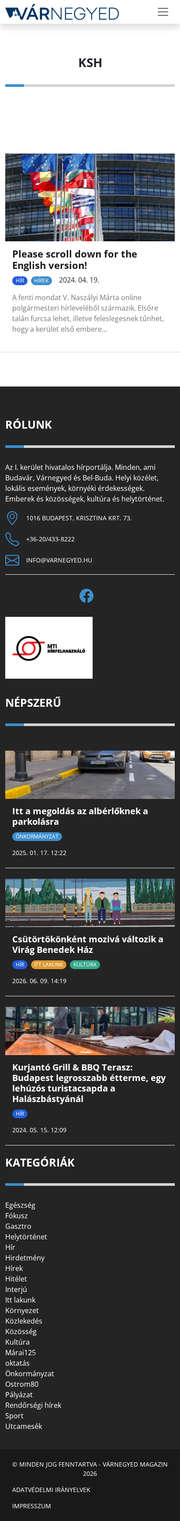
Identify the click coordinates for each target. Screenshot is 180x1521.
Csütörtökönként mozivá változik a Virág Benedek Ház (87, 944)
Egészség (20, 1205)
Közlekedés (23, 1321)
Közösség (21, 1331)
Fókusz (16, 1215)
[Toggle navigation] (163, 12)
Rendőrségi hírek (33, 1405)
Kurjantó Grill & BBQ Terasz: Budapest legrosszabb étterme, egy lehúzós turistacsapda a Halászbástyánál (89, 1083)
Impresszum (31, 1506)
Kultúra (85, 964)
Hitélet (16, 1279)
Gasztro (18, 1226)
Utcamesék (23, 1426)
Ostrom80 (21, 1384)
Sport (14, 1416)
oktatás (17, 1363)
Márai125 (20, 1352)
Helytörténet (26, 1237)
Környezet (22, 1310)
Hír (20, 280)
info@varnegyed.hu (59, 560)
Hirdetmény (25, 1258)
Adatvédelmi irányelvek (51, 1489)
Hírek (41, 280)
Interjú (16, 1289)
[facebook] (90, 595)
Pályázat (19, 1394)
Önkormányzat (37, 836)
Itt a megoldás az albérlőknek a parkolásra (80, 816)
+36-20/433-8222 (50, 539)
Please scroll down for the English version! (74, 259)
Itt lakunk (48, 964)
